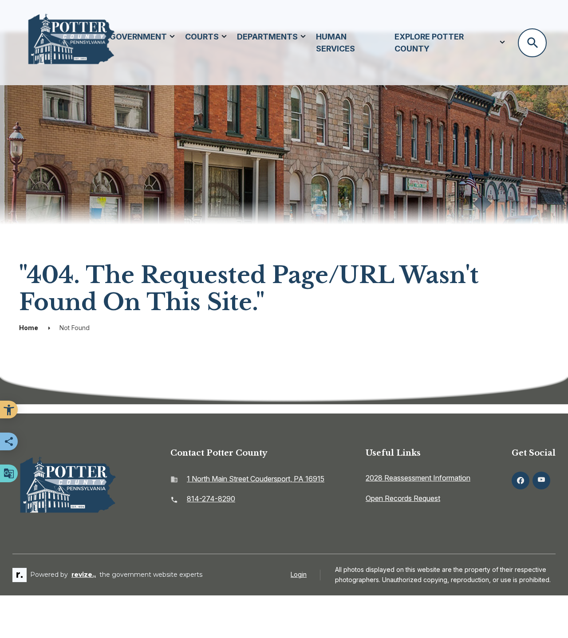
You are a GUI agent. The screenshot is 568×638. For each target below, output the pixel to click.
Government (138, 36)
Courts (202, 36)
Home (28, 327)
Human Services (335, 42)
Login (299, 574)
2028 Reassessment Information (418, 477)
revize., (83, 575)
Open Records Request (403, 498)
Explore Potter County (429, 42)
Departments (267, 36)
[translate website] (9, 473)
